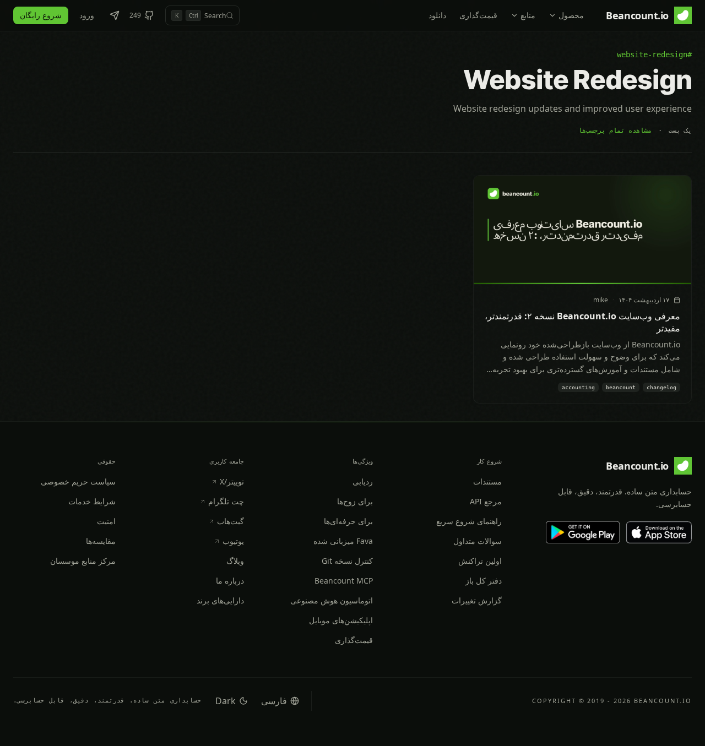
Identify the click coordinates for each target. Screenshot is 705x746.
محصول (571, 15)
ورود (86, 15)
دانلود (437, 15)
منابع (527, 15)
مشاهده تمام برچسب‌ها (615, 130)
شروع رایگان (41, 15)
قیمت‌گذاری (478, 15)
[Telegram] (114, 15)
